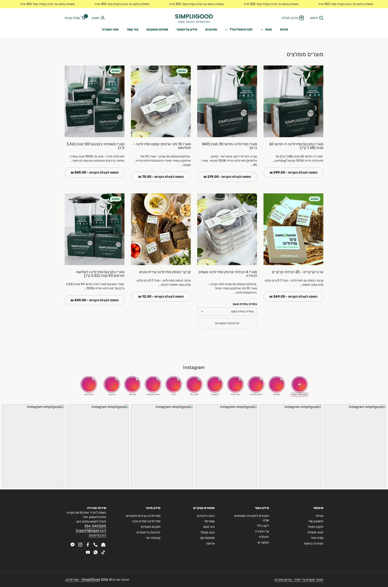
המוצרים (263, 542)
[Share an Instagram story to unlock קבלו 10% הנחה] (299, 384)
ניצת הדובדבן (206, 516)
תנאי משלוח (315, 532)
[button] (316, 18)
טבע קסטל (207, 532)
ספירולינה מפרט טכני (146, 521)
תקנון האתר (315, 527)
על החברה (262, 531)
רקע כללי (263, 526)
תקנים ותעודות (150, 527)
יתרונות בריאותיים (148, 532)
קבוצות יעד (153, 538)
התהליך (263, 537)
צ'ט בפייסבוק (97, 535)
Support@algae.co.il (91, 530)
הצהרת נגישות (313, 543)
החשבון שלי (315, 521)
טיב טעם (209, 527)
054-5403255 (95, 526)
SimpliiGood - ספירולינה (82, 580)
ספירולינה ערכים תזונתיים (143, 516)
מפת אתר (317, 538)
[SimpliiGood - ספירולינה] (194, 18)
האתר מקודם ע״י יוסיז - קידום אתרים (299, 580)
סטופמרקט (207, 538)
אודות (319, 516)
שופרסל (209, 521)
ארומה (210, 543)
